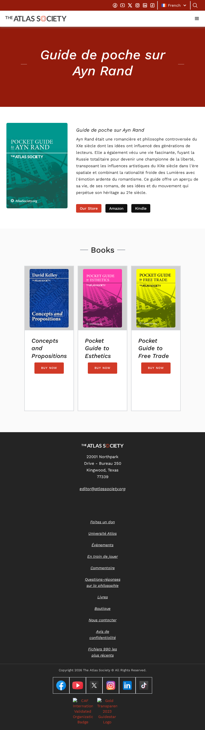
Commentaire (102, 568)
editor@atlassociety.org (102, 488)
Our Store (89, 208)
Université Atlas (102, 533)
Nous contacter (102, 620)
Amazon (116, 208)
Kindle (141, 208)
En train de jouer (102, 556)
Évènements (102, 545)
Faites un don (102, 522)
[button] (174, 5)
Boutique (102, 608)
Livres (102, 597)
